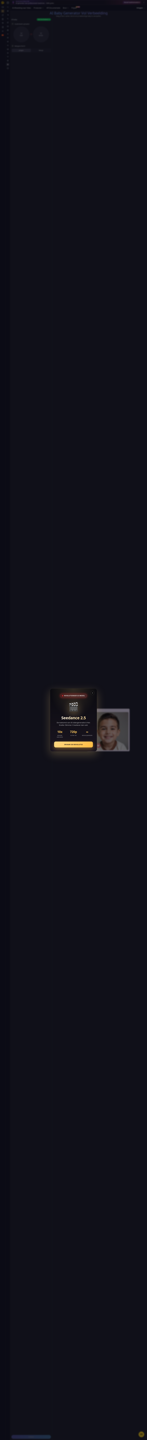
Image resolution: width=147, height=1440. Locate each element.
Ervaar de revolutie (73, 744)
